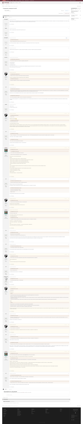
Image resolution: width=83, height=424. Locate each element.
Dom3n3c (6, 57)
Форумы (46, 410)
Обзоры (4, 415)
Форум (11, 2)
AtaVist (6, 104)
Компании (13, 0)
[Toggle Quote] (10, 39)
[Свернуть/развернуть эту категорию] (69, 399)
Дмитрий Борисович (5, 148)
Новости (23, 0)
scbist (6, 72)
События (20, 2)
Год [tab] (77, 9)
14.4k (6, 283)
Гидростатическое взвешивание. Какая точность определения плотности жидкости (75, 11)
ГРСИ (10, 0)
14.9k (6, 93)
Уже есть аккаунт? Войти (73, 0)
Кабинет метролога (27, 0)
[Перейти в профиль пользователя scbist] (6, 74)
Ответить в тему (67, 13)
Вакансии (61, 410)
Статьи (32, 410)
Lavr (6, 131)
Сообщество (4, 0)
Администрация (72, 416)
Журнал (14, 2)
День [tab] (71, 9)
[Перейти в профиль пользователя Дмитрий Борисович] (6, 150)
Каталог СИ (16, 0)
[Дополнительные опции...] (68, 19)
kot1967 (73, 12)
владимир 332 (6, 276)
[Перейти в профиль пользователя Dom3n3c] (6, 59)
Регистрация (79, 0)
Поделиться (63, 10)
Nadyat (6, 28)
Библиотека (16, 2)
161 (6, 54)
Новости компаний (19, 414)
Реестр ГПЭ (32, 413)
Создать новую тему (61, 13)
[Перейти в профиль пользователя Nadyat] (6, 30)
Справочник (7, 0)
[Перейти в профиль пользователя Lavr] (6, 89)
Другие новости (18, 415)
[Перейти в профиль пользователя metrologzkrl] (3, 10)
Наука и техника (19, 413)
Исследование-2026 (32, 0)
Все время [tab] (80, 9)
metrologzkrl (7, 10)
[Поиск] (80, 2)
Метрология (18, 410)
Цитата (13, 24)
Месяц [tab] (75, 9)
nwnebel (73, 19)
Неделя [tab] (74, 9)
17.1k (6, 293)
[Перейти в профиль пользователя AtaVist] (6, 106)
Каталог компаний (5, 410)
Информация (6, 399)
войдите (23, 392)
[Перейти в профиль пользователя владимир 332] (6, 278)
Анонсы (4, 416)
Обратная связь (72, 417)
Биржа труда (20, 0)
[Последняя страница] (7, 17)
